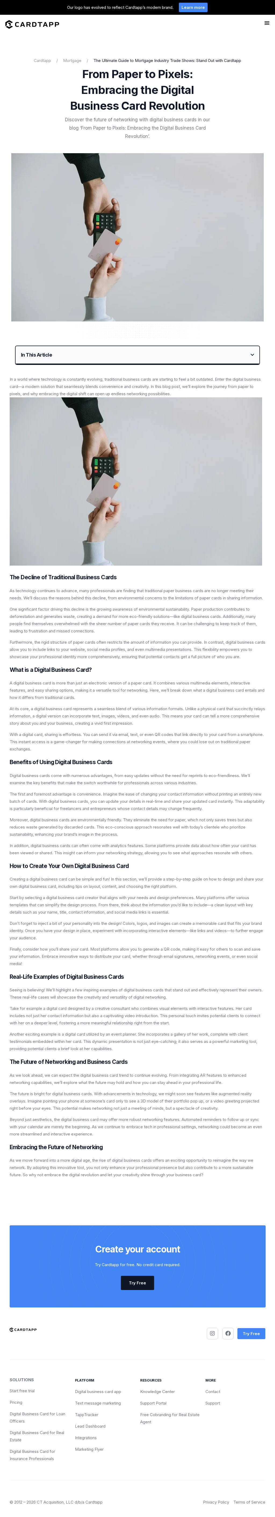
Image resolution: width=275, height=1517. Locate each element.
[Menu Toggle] (267, 22)
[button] (252, 355)
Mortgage (72, 60)
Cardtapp (42, 60)
